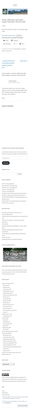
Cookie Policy (8, 402)
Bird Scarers (24, 60)
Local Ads (4, 318)
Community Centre (7, 337)
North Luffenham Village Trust (9, 331)
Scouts (4, 312)
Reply (3, 98)
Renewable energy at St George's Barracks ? (12, 239)
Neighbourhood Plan (8, 339)
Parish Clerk (8, 50)
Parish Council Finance (8, 341)
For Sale (5, 320)
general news (8, 274)
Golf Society (5, 302)
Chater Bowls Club (7, 293)
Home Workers (6, 306)
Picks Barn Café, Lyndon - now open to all (11, 212)
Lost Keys (11, 203)
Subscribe (5, 163)
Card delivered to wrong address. (18, 201)
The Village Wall (10, 183)
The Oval (5, 348)
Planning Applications (8, 344)
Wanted (5, 325)
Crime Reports (6, 316)
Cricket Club (6, 298)
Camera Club (6, 289)
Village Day (5, 350)
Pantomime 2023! (6, 237)
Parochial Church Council (9, 310)
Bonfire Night (6, 335)
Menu (15, 5)
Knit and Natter (6, 308)
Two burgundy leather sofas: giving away (17, 193)
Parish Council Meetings (8, 343)
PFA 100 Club (5, 224)
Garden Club (6, 300)
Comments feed (6, 394)
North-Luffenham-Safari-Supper (8, 35)
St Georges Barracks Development (11, 346)
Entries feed (5, 392)
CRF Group (5, 297)
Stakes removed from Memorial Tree (16, 195)
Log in (3, 390)
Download (19, 35)
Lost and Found (6, 323)
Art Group (5, 285)
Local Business (5, 327)
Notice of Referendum (7, 214)
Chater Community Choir (9, 295)
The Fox (5, 329)
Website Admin (5, 354)
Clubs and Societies (6, 283)
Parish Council (5, 333)
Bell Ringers (5, 287)
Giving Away (6, 321)
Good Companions (7, 304)
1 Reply (3, 25)
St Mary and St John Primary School (10, 352)
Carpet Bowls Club (7, 291)
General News (17, 49)
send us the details (6, 272)
